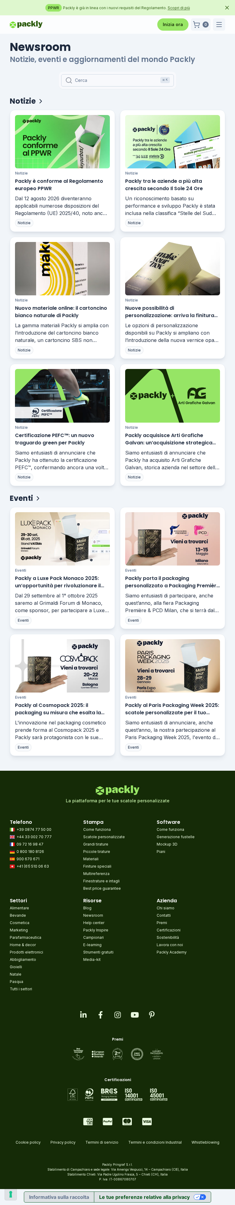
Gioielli (16, 967)
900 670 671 (28, 859)
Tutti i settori (21, 989)
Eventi (20, 570)
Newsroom (93, 915)
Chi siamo (165, 908)
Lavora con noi (170, 944)
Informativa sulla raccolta (59, 1197)
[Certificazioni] (117, 1094)
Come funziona (97, 829)
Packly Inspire (95, 930)
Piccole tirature (96, 851)
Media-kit (92, 959)
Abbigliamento (23, 959)
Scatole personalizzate (104, 837)
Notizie (21, 173)
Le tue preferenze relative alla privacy (144, 1197)
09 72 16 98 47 (30, 844)
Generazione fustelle (176, 837)
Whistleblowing (205, 1142)
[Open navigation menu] (219, 24)
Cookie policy (28, 1142)
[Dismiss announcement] (227, 8)
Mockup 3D (167, 844)
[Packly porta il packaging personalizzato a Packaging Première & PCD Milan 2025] (172, 539)
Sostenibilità (168, 937)
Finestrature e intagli (101, 881)
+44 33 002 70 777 (34, 837)
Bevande (18, 915)
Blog (87, 908)
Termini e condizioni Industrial (155, 1142)
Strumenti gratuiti (98, 952)
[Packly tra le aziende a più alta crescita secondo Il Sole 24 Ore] (172, 141)
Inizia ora (173, 24)
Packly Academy (172, 952)
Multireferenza (96, 873)
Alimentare (19, 908)
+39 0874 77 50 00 (34, 829)
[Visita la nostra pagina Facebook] (100, 1014)
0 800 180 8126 (30, 851)
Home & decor (23, 944)
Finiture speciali (97, 866)
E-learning (92, 944)
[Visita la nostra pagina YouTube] (134, 1014)
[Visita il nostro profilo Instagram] (117, 1014)
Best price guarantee (102, 888)
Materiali (91, 859)
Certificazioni (169, 930)
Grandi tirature (95, 844)
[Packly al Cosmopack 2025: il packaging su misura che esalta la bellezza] (62, 666)
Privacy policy (63, 1142)
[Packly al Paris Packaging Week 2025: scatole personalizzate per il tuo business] (172, 666)
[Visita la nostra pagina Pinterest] (151, 1014)
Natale (15, 974)
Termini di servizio (101, 1142)
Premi (162, 922)
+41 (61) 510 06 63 (33, 866)
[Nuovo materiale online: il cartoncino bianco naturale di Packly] (62, 268)
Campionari (93, 937)
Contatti (164, 915)
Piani (161, 851)
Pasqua (16, 981)
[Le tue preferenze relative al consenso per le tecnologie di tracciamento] (11, 1194)
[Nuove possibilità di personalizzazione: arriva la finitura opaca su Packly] (172, 268)
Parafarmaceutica (25, 937)
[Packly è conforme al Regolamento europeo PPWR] (62, 141)
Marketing (19, 930)
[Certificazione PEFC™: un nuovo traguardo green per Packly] (62, 395)
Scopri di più (191, 8)
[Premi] (117, 1054)
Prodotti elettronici (26, 952)
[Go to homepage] (26, 24)
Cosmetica (19, 922)
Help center (93, 922)
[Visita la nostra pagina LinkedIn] (83, 1014)
